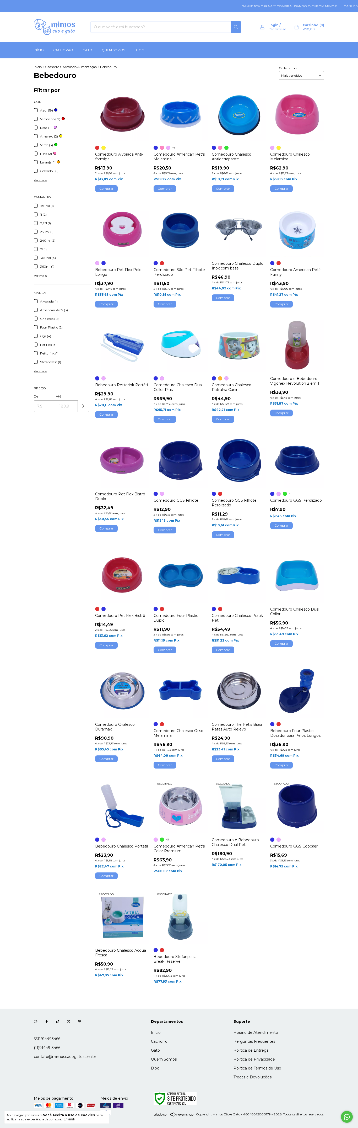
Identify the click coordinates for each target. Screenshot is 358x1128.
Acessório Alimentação (80, 67)
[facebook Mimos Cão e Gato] (46, 1021)
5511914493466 (47, 1038)
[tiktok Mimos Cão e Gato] (57, 1021)
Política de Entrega (251, 1050)
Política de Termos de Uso (257, 1068)
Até (58, 396)
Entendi (69, 1119)
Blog (139, 50)
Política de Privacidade (254, 1059)
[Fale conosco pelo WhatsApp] (347, 1117)
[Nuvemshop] (174, 1116)
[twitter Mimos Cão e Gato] (68, 1021)
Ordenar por (288, 68)
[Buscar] (236, 27)
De (36, 396)
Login (273, 25)
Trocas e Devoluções (253, 1077)
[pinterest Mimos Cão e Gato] (80, 1021)
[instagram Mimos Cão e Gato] (35, 1021)
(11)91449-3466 (47, 1047)
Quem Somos (113, 50)
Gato (87, 50)
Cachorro (63, 50)
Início (39, 50)
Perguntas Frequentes (254, 1041)
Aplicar (83, 406)
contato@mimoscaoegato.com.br (65, 1056)
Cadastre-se (277, 29)
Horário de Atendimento (256, 1032)
